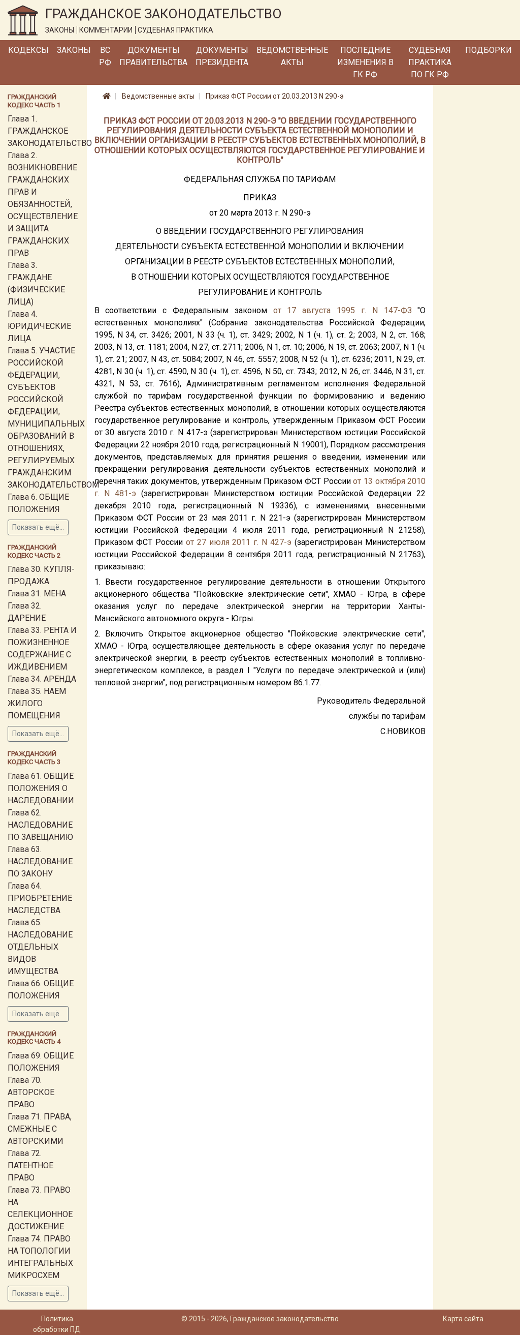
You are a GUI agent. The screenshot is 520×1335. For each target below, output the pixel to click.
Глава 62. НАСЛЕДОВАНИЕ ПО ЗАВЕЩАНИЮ (40, 825)
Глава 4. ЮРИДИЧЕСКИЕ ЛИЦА (39, 326)
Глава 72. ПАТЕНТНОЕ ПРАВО (30, 1165)
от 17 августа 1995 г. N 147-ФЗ (342, 310)
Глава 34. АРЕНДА (42, 679)
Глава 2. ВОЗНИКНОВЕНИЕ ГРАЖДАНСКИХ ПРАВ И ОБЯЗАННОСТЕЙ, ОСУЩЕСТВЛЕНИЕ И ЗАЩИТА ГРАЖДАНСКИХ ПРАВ (43, 204)
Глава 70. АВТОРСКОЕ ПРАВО (31, 1092)
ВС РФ (105, 56)
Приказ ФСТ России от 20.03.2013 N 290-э (275, 96)
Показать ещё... (38, 527)
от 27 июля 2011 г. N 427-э (239, 542)
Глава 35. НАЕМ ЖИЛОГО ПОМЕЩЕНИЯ (37, 703)
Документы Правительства (153, 56)
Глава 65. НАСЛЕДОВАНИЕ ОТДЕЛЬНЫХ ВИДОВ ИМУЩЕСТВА (40, 947)
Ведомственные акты (292, 56)
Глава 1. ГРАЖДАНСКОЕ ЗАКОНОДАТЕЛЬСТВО (50, 131)
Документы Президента (222, 56)
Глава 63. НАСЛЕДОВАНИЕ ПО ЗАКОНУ (40, 861)
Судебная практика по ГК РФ (429, 62)
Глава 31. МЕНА (37, 593)
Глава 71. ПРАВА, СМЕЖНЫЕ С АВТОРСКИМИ (40, 1129)
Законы (74, 50)
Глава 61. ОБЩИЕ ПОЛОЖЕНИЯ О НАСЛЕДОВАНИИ (41, 788)
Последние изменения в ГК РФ (365, 62)
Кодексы (28, 50)
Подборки (488, 50)
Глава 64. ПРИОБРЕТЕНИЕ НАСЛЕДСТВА (40, 898)
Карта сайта (463, 1319)
